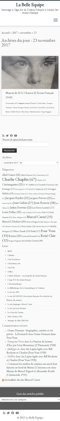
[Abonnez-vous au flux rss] (4, 136)
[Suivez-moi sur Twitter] (8, 136)
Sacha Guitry (34, 240)
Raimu (15, 236)
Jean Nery (42, 107)
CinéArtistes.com (14, 263)
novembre (25, 32)
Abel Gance (11, 175)
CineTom (11, 267)
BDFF (10, 251)
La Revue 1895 (13, 292)
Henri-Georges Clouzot (21, 107)
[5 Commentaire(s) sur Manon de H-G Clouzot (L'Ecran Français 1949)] (52, 63)
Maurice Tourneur (13, 226)
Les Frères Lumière (43, 207)
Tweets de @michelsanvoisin (17, 139)
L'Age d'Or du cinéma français (19, 280)
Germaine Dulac (21, 194)
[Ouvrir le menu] (55, 20)
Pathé (35, 231)
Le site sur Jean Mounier (17, 308)
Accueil (5, 32)
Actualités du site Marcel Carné (22, 380)
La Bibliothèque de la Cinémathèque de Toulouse (26, 288)
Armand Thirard (30, 103)
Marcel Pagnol (34, 221)
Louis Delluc (11, 212)
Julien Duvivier (20, 207)
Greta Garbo (34, 193)
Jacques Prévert (40, 198)
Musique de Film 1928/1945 (18, 320)
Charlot (41, 180)
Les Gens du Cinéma (15, 312)
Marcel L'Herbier (14, 221)
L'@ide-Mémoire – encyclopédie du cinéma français (27, 275)
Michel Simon (43, 226)
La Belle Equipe (30, 4)
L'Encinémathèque (15, 284)
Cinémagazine (12, 184)
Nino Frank (21, 231)
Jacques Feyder (17, 198)
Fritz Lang (19, 189)
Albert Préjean (28, 175)
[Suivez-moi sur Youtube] (16, 136)
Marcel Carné (39, 216)
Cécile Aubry (41, 103)
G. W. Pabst (29, 189)
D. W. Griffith (30, 184)
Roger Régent (17, 240)
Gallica (10, 271)
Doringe (8, 188)
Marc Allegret (19, 217)
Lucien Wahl (42, 212)
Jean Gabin (23, 203)
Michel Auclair (35, 112)
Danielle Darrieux (48, 184)
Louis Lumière (28, 212)
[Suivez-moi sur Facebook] (12, 136)
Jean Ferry (34, 107)
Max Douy (25, 112)
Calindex (11, 255)
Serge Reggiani (46, 112)
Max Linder (28, 226)
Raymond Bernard (31, 236)
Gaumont (41, 189)
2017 (15, 32)
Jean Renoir (44, 202)
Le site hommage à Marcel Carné (20, 304)
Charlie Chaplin (19, 179)
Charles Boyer (42, 175)
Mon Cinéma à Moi (15, 316)
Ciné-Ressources (14, 259)
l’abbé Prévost (16, 112)
